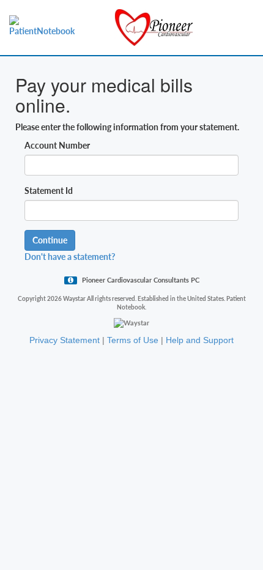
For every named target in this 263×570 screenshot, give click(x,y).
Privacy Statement (64, 340)
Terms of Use (132, 340)
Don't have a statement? (69, 256)
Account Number (57, 145)
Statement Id (48, 190)
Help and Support (200, 340)
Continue (49, 240)
